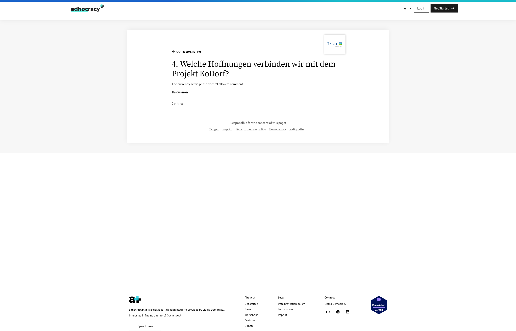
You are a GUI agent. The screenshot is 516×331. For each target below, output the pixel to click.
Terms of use (277, 129)
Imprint (228, 129)
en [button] (406, 8)
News (248, 309)
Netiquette (296, 129)
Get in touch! (174, 315)
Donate (249, 326)
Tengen (214, 129)
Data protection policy (251, 129)
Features (250, 320)
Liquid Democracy (213, 309)
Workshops (251, 315)
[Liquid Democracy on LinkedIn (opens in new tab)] (347, 312)
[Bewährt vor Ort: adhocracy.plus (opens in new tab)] (379, 305)
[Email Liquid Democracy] (328, 312)
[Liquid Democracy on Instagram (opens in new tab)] (337, 312)
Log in (421, 8)
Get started (251, 304)
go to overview (188, 52)
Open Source (145, 326)
